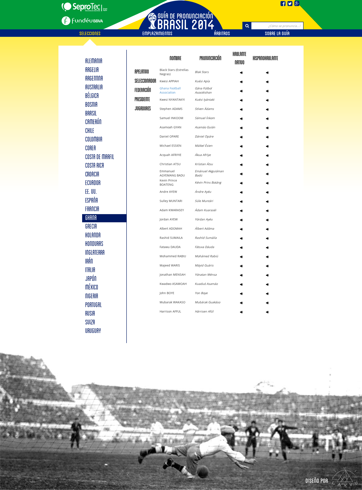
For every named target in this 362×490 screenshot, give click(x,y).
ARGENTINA (94, 78)
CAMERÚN (93, 122)
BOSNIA (91, 105)
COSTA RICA (94, 165)
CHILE (89, 131)
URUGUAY (93, 331)
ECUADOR (93, 183)
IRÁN (89, 261)
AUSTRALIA (94, 87)
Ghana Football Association (170, 90)
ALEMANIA (93, 61)
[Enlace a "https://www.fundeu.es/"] (82, 20)
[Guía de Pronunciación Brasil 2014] (181, 14)
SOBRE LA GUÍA (277, 33)
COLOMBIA (93, 139)
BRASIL (91, 113)
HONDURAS (94, 244)
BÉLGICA (92, 96)
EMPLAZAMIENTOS (157, 33)
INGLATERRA (95, 253)
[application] (240, 72)
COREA (90, 148)
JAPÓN (91, 279)
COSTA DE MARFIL (99, 157)
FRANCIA (92, 209)
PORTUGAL (93, 305)
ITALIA (90, 270)
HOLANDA (93, 235)
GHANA (91, 218)
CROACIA (92, 174)
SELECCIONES (90, 33)
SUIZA (90, 322)
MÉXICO (91, 287)
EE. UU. (91, 192)
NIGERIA (91, 296)
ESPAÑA (91, 200)
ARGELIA (92, 70)
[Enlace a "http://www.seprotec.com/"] (84, 7)
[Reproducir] (242, 73)
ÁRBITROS (222, 33)
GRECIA (91, 226)
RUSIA (90, 313)
